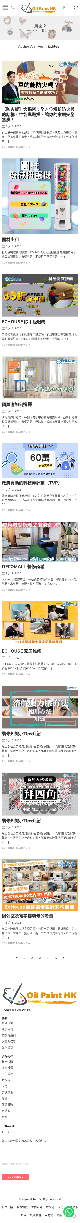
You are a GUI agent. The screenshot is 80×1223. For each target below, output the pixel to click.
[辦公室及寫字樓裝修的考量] (40, 885)
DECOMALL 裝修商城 (23, 567)
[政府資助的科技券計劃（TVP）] (40, 460)
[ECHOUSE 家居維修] (40, 623)
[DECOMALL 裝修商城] (40, 541)
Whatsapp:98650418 (16, 1010)
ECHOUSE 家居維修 (21, 651)
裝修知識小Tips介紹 (21, 734)
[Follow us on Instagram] (8, 1132)
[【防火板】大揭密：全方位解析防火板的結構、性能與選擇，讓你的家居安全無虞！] (40, 82)
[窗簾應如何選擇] (40, 377)
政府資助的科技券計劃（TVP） (32, 483)
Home (30, 30)
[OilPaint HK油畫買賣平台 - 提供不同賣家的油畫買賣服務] (39, 8)
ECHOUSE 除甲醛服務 (23, 322)
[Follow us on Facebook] (2, 1132)
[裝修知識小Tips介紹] (40, 707)
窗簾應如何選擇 (17, 404)
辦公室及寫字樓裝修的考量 (27, 916)
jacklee (53, 46)
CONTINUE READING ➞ (16, 147)
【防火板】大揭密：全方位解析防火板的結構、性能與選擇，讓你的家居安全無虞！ (38, 115)
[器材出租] (40, 196)
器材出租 (10, 240)
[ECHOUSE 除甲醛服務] (40, 295)
